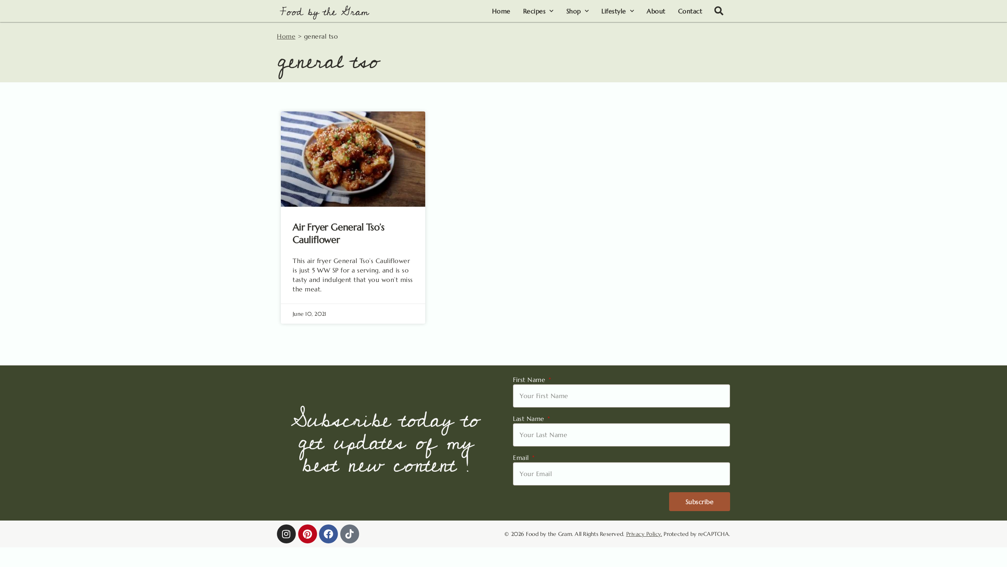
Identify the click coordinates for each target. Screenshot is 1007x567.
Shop (573, 11)
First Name (530, 380)
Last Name (529, 418)
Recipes (534, 11)
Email (522, 457)
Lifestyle (613, 11)
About (656, 11)
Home (501, 11)
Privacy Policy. (644, 533)
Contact (690, 11)
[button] (719, 11)
